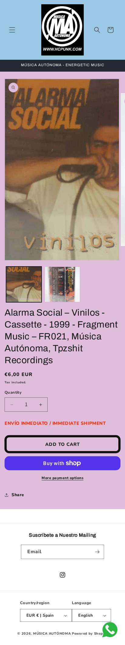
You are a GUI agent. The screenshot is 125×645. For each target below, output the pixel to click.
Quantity (13, 392)
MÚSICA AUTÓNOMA (52, 633)
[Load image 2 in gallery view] (62, 284)
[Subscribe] (97, 552)
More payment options (62, 477)
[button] (12, 30)
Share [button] (18, 495)
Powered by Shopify (90, 633)
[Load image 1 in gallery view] (24, 284)
